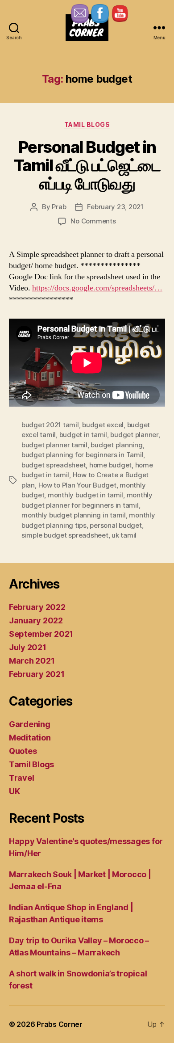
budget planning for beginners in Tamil (82, 454)
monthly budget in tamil (85, 495)
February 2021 (37, 674)
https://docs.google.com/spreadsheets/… (97, 288)
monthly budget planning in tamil (73, 515)
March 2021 (31, 660)
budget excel (103, 425)
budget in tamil (83, 434)
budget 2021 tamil (50, 425)
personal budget (115, 525)
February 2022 (37, 607)
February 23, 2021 (115, 206)
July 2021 (27, 647)
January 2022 (36, 620)
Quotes (23, 751)
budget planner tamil (54, 445)
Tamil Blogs (87, 124)
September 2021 (41, 634)
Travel (21, 777)
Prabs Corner (60, 1024)
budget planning (116, 445)
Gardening (29, 724)
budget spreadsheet (53, 465)
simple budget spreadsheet (64, 535)
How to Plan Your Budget (77, 485)
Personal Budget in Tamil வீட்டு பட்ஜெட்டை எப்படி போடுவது (87, 165)
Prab (59, 206)
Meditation (29, 737)
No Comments (93, 221)
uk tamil (124, 535)
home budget (110, 465)
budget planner (134, 434)
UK (14, 791)
